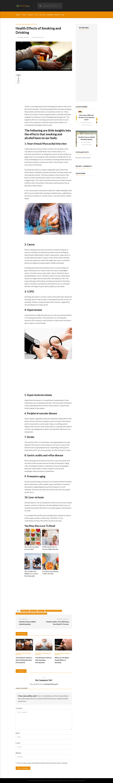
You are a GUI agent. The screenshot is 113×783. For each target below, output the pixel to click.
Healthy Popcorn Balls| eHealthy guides (27, 623)
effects (33, 610)
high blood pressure (53, 610)
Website (18, 753)
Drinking (25, 610)
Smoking (50, 15)
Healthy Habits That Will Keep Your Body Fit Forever (57, 623)
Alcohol (42, 15)
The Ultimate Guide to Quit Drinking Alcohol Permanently (24, 660)
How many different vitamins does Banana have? (86, 117)
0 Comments (66, 68)
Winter (57, 15)
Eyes (36, 15)
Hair (62, 15)
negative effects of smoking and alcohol (31, 613)
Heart (18, 15)
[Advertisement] (48, 89)
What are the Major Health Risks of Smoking (62, 660)
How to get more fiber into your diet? (31, 548)
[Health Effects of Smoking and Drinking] (44, 56)
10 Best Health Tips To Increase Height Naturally (50, 548)
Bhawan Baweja (23, 37)
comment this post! (51, 684)
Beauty (31, 15)
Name (18, 733)
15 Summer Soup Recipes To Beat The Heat (50, 573)
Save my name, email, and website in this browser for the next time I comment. (42, 763)
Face (24, 15)
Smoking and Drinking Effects (26, 24)
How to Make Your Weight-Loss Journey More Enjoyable (31, 574)
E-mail (18, 743)
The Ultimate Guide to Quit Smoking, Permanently (43, 660)
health (41, 610)
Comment (19, 708)
